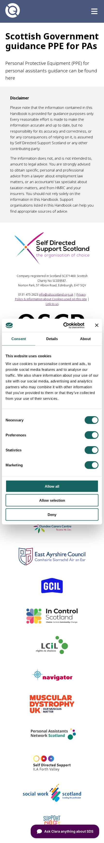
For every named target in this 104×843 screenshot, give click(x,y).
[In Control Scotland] (52, 623)
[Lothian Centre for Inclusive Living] (52, 652)
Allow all (52, 486)
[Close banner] (96, 325)
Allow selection (52, 500)
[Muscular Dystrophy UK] (52, 711)
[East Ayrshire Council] (52, 564)
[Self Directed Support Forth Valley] (52, 771)
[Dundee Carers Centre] (52, 534)
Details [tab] (52, 339)
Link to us (52, 304)
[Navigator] (52, 682)
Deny (52, 514)
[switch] (91, 435)
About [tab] (85, 339)
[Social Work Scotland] (52, 800)
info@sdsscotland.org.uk (56, 294)
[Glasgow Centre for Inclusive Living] (51, 593)
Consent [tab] (18, 339)
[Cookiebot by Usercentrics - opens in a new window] (64, 325)
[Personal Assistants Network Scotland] (52, 741)
